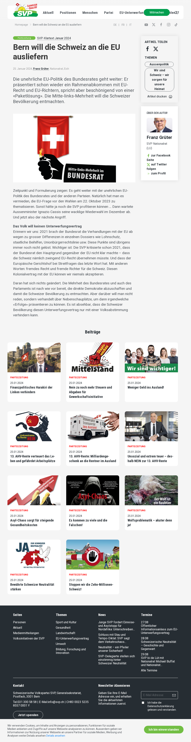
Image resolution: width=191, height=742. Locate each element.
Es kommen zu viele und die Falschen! (88, 522)
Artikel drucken (157, 96)
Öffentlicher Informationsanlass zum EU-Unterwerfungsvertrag (159, 629)
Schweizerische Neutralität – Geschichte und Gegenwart (158, 645)
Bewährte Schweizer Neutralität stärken (32, 587)
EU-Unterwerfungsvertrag (139, 12)
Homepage (21, 24)
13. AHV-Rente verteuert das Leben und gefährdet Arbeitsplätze (32, 458)
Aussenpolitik (159, 64)
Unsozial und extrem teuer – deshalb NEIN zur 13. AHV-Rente (150, 458)
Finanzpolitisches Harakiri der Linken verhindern (31, 389)
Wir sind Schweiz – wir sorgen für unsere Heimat (159, 80)
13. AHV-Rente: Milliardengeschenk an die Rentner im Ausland (92, 458)
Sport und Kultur (66, 622)
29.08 (144, 654)
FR (123, 24)
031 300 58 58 (27, 702)
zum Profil (158, 173)
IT (130, 24)
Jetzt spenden (28, 715)
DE (115, 24)
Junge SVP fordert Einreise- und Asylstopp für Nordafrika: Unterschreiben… (116, 625)
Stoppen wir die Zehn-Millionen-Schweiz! (91, 587)
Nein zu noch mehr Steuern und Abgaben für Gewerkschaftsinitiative (90, 392)
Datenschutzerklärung (161, 706)
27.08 (144, 622)
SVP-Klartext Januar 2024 (54, 38)
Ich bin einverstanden (164, 729)
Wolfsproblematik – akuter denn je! (150, 522)
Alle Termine (149, 670)
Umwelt (61, 644)
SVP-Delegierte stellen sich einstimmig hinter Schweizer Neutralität (116, 659)
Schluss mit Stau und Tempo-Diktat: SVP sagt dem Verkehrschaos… (114, 638)
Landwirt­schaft (65, 633)
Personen (19, 622)
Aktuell (17, 627)
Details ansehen (55, 735)
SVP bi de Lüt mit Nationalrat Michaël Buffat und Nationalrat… (158, 661)
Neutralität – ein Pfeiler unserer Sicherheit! (113, 649)
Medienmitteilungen (26, 633)
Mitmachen (157, 12)
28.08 (144, 638)
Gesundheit (63, 627)
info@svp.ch (56, 702)
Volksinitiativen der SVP (29, 638)
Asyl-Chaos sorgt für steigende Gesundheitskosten (32, 522)
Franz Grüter (41, 68)
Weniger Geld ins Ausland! (146, 387)
